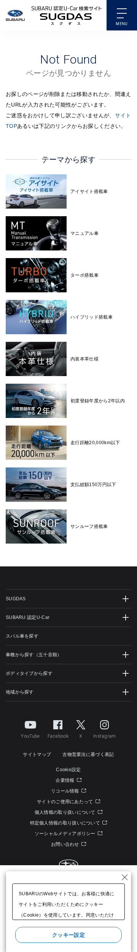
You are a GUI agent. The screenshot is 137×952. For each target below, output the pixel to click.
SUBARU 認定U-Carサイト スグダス (66, 15)
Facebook (58, 736)
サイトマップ (37, 754)
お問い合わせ (65, 844)
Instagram (104, 736)
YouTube (30, 736)
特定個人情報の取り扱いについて (66, 823)
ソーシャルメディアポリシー (66, 833)
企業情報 (66, 780)
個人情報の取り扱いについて (66, 812)
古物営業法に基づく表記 (88, 754)
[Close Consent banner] (125, 877)
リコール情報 (65, 791)
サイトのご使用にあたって (65, 801)
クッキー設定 (68, 935)
